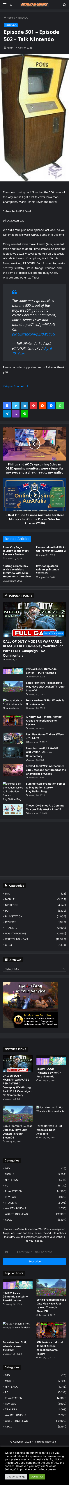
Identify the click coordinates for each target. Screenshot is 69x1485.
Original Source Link (16, 386)
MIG (7, 893)
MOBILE (10, 899)
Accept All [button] (37, 1476)
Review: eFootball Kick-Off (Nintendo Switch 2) (51, 548)
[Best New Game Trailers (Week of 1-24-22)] (13, 738)
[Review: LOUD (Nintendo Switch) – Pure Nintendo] (13, 670)
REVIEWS (10, 922)
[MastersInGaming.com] (34, 5)
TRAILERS (11, 927)
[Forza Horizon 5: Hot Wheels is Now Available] (13, 705)
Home (10, 17)
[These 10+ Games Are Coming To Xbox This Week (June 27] (13, 809)
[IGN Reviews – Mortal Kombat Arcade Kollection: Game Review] (13, 720)
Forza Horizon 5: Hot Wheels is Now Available (49, 1129)
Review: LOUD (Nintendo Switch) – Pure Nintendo (48, 1072)
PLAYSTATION (13, 916)
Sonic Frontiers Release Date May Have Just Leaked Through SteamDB (45, 686)
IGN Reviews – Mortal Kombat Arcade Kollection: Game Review (44, 720)
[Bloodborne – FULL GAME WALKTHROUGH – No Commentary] (13, 752)
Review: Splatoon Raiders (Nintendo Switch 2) (47, 569)
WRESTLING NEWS (16, 939)
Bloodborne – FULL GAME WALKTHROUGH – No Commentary (42, 752)
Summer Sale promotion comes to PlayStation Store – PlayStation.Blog (46, 787)
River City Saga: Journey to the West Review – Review (16, 550)
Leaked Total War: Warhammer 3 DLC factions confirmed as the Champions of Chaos (46, 769)
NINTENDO (22, 17)
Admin (10, 47)
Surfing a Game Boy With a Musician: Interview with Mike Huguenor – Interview (17, 571)
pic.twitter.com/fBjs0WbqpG (33, 334)
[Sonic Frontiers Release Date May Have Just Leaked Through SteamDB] (13, 686)
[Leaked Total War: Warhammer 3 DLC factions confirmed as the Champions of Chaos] (13, 770)
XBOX (8, 944)
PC (7, 910)
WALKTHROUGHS (15, 933)
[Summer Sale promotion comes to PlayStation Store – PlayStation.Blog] (13, 791)
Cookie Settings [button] (16, 1476)
